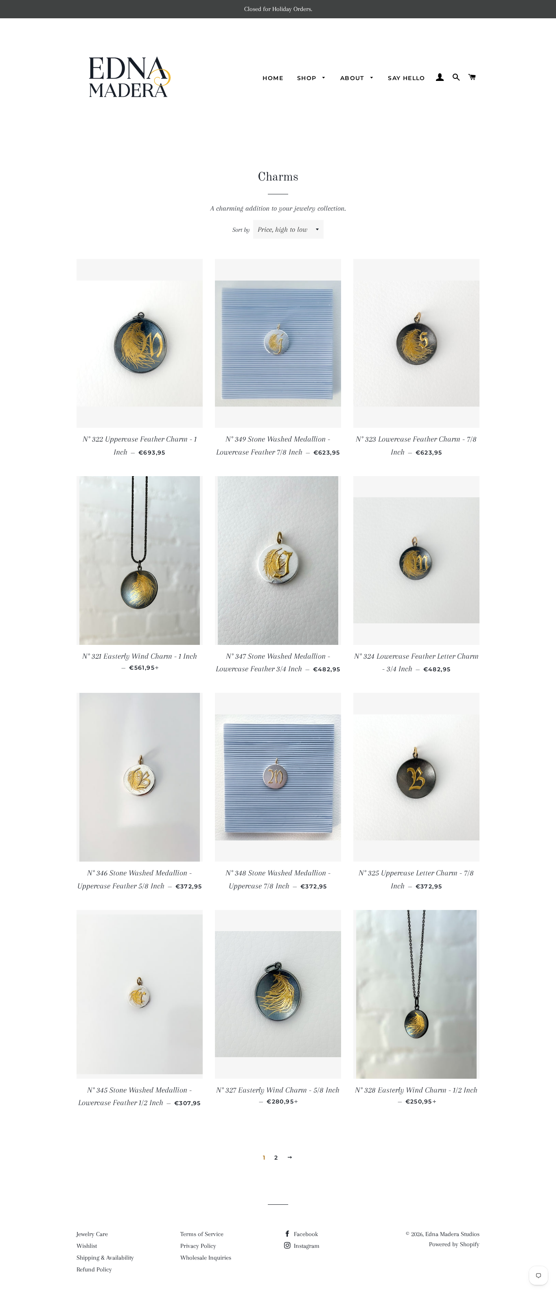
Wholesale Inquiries (205, 1257)
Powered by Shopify (454, 1244)
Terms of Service (201, 1234)
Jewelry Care (92, 1234)
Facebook (305, 1234)
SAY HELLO (406, 78)
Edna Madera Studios (452, 1234)
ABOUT (353, 78)
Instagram (306, 1245)
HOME (273, 78)
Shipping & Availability (105, 1257)
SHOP (308, 78)
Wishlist (87, 1245)
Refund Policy (94, 1269)
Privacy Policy (198, 1245)
